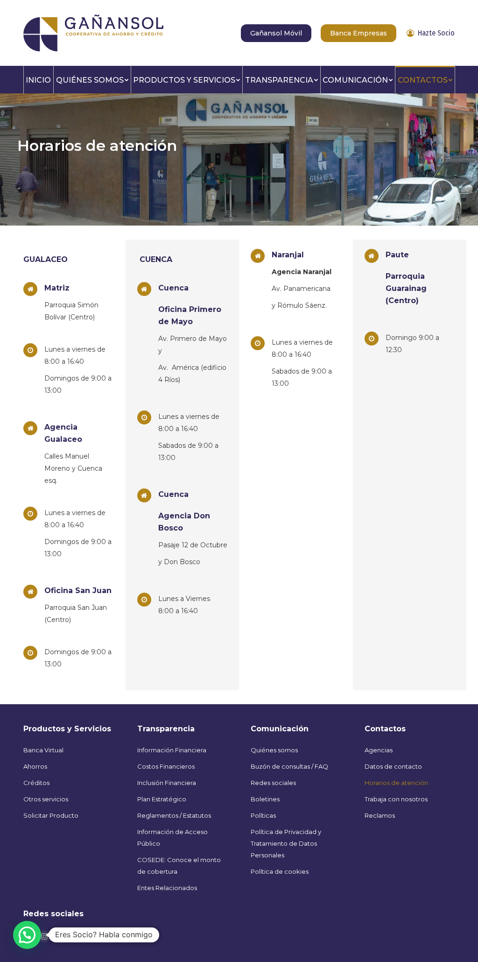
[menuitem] (38, 79)
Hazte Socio (436, 32)
